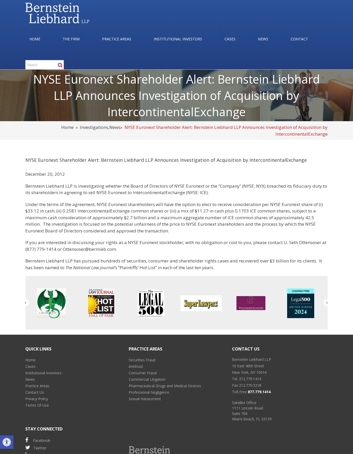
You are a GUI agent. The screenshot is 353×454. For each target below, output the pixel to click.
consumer (158, 261)
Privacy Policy (36, 398)
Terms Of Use (37, 405)
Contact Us (34, 392)
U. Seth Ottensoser (302, 242)
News (114, 127)
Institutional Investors (43, 372)
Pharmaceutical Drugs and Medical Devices (165, 385)
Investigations (94, 127)
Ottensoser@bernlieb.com (89, 249)
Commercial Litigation (147, 379)
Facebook (41, 440)
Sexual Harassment (145, 398)
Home (67, 127)
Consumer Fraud (143, 372)
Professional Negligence (149, 392)
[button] (6, 442)
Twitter (40, 447)
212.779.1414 (250, 378)
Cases (30, 366)
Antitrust (136, 366)
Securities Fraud (142, 359)
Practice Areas (37, 385)
